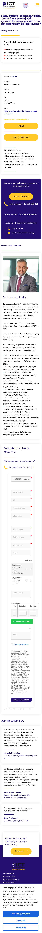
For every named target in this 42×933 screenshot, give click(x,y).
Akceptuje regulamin (20, 644)
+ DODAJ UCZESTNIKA (21, 622)
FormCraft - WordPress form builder (17, 709)
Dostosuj (21, 920)
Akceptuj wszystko (21, 913)
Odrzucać (21, 927)
